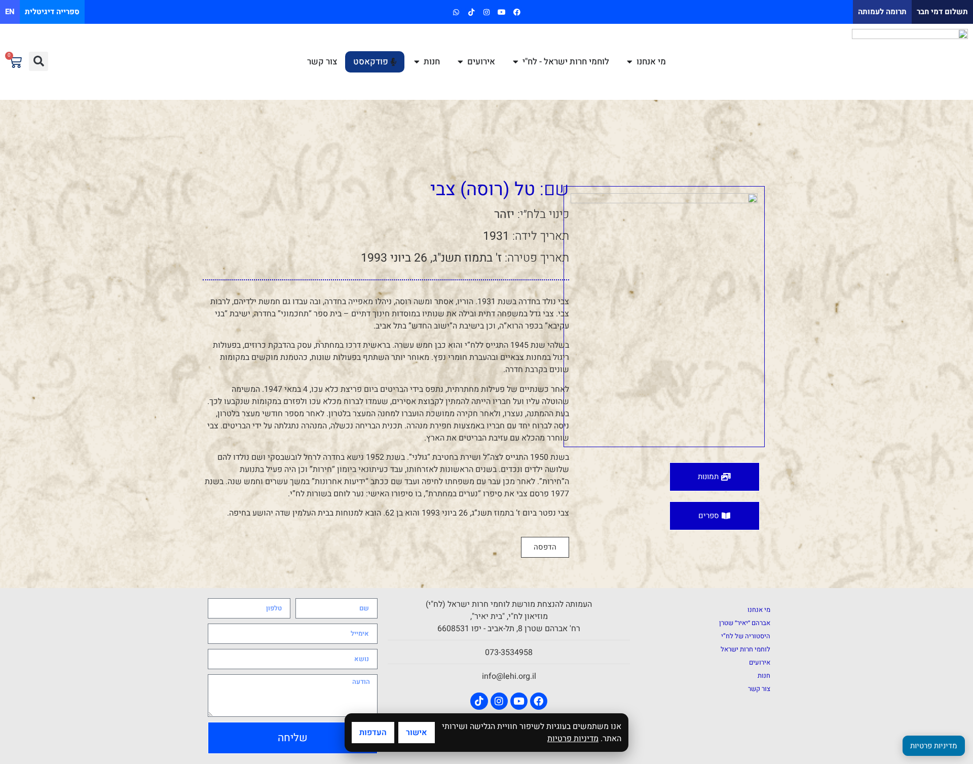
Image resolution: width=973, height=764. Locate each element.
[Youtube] (502, 12)
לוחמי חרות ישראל (745, 649)
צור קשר (759, 689)
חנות (764, 675)
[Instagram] (486, 12)
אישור (416, 732)
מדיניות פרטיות (572, 739)
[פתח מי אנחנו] (629, 61)
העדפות (373, 732)
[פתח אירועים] (460, 61)
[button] (38, 61)
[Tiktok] (471, 12)
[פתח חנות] (417, 61)
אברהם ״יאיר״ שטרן (744, 623)
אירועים (759, 662)
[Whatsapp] (456, 12)
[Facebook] (517, 12)
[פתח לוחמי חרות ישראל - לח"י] (515, 61)
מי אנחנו (758, 609)
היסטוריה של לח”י (745, 636)
